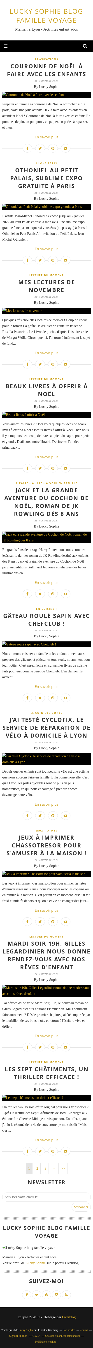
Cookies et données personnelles (62, 1335)
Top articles (69, 1330)
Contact (84, 1330)
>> (63, 1168)
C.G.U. (36, 1335)
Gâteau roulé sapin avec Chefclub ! (46, 619)
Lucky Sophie (36, 1263)
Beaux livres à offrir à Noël (46, 390)
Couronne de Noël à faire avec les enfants (46, 70)
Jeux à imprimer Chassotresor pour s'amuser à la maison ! (46, 845)
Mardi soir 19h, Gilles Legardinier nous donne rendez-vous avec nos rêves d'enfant (46, 955)
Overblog (69, 1317)
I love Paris (46, 163)
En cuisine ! (46, 608)
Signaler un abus (18, 1335)
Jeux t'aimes (46, 830)
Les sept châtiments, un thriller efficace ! (46, 1073)
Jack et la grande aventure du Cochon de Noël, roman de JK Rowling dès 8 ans (46, 501)
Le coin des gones (46, 712)
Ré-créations (46, 59)
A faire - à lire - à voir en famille (46, 483)
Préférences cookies (45, 1341)
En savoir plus (46, 137)
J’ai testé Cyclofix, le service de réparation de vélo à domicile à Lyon (46, 727)
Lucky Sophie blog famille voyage (46, 16)
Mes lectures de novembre (46, 286)
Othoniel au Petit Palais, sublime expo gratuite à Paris (46, 178)
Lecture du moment (46, 275)
